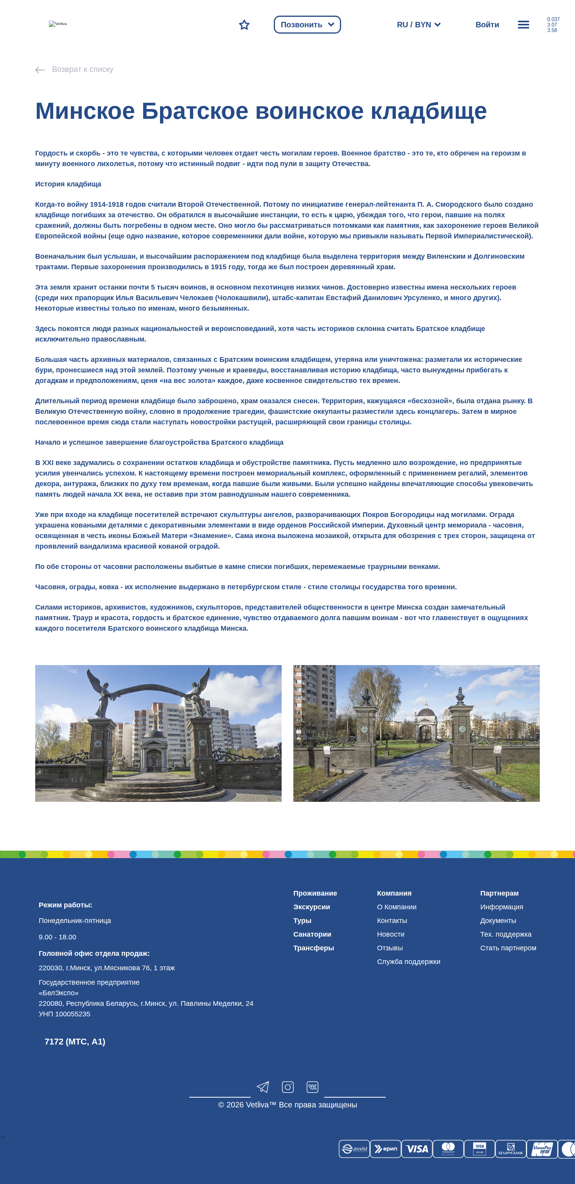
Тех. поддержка (506, 934)
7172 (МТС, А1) (75, 1041)
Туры (302, 921)
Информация (501, 907)
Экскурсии (311, 907)
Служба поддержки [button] (408, 962)
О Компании (397, 907)
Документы (498, 921)
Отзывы (390, 948)
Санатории (312, 934)
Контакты (392, 921)
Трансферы (313, 948)
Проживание (315, 893)
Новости (390, 934)
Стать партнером (508, 948)
